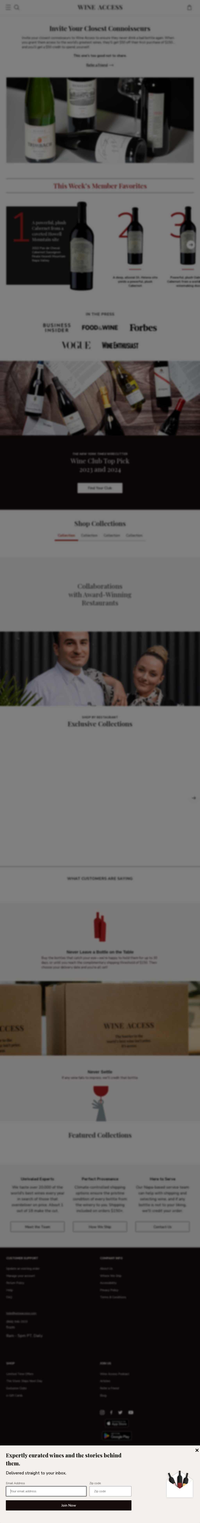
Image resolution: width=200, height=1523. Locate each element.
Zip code (95, 1483)
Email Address (15, 1483)
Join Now (68, 1505)
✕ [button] (197, 1450)
